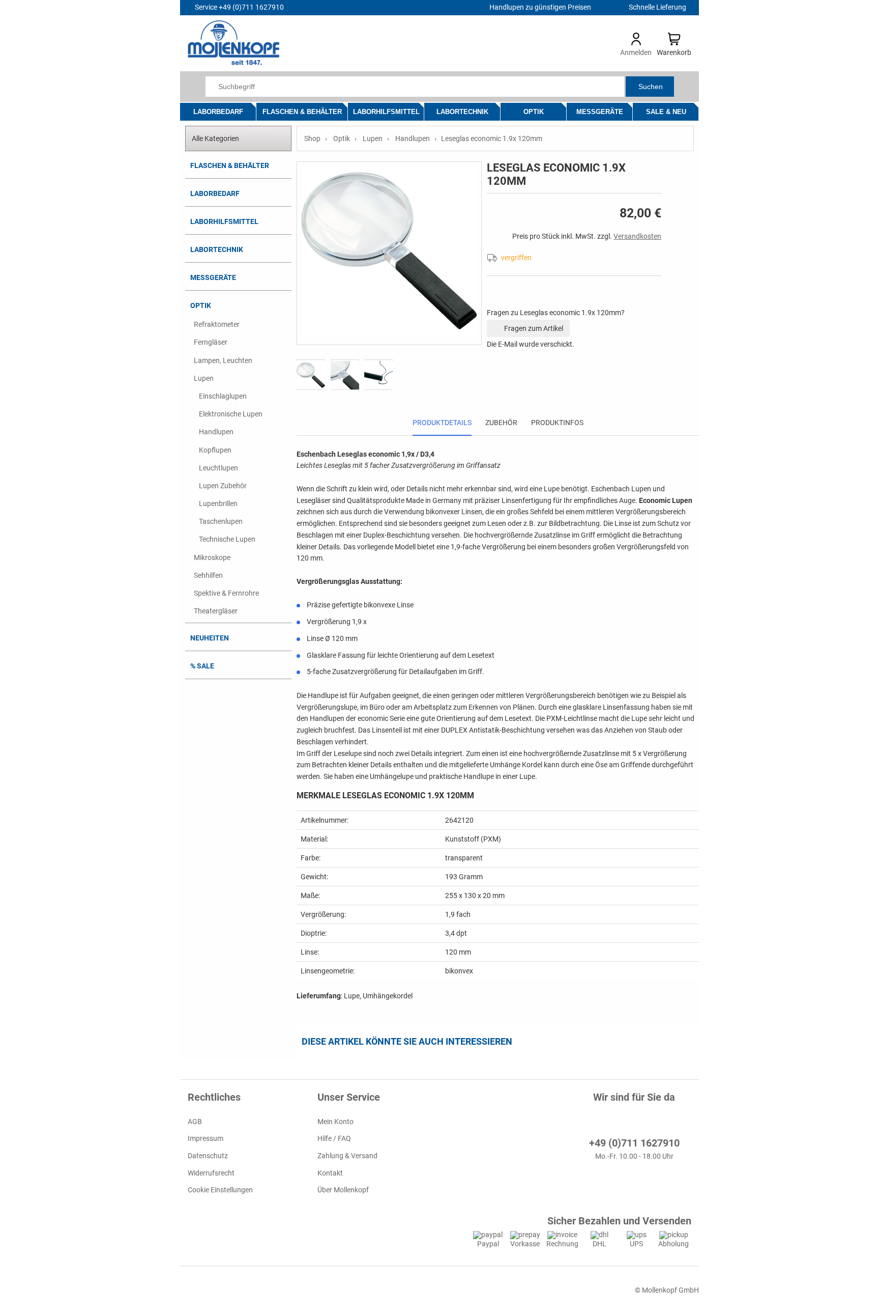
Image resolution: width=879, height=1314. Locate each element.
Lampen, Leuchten (223, 360)
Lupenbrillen (218, 503)
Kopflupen (215, 450)
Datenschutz (208, 1156)
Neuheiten (209, 638)
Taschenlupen (221, 521)
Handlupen (216, 432)
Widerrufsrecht (211, 1172)
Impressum (205, 1138)
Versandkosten (637, 236)
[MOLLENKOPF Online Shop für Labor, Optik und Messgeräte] (233, 63)
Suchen (650, 86)
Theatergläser (216, 611)
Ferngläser (210, 342)
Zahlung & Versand (347, 1156)
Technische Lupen (227, 539)
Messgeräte (599, 112)
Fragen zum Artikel (533, 328)
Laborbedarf (218, 112)
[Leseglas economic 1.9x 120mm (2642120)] (389, 253)
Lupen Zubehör (223, 486)
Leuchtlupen (218, 468)
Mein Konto (335, 1121)
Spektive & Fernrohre (226, 593)
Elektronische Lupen (230, 414)
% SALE (202, 666)
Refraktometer (217, 324)
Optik (533, 112)
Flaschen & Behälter (302, 112)
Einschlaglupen (223, 396)
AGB (195, 1121)
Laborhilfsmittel (386, 112)
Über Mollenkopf (343, 1190)
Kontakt (330, 1172)
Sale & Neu (666, 112)
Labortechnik (462, 112)
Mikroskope (212, 557)
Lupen (204, 378)
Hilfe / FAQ (334, 1138)
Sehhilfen (208, 575)
